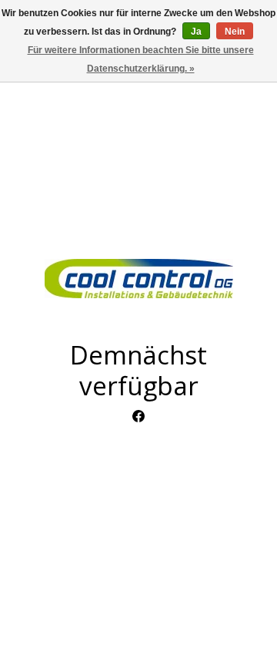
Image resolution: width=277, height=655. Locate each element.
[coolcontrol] (138, 278)
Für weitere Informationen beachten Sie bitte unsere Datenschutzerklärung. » (141, 59)
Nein (235, 31)
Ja (196, 31)
